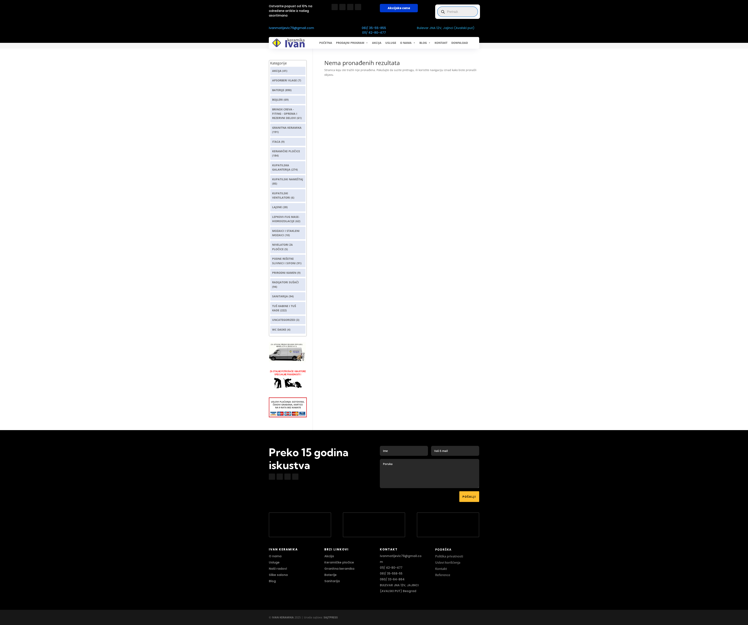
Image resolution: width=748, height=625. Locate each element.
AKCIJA (376, 43)
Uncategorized (283, 320)
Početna (325, 43)
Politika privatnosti (449, 556)
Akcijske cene (399, 8)
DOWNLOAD (459, 43)
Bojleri (277, 99)
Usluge (390, 43)
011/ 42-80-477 (374, 32)
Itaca (276, 141)
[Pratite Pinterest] (358, 7)
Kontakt (441, 569)
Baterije (278, 90)
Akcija (276, 71)
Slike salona (278, 575)
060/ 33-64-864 (392, 579)
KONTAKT (441, 43)
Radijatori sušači (285, 282)
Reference (442, 575)
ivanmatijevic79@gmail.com (291, 28)
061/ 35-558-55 (391, 573)
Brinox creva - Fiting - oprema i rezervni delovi (284, 113)
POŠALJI (469, 496)
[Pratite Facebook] (335, 7)
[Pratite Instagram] (342, 7)
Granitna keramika (287, 127)
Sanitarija (280, 296)
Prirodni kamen (284, 273)
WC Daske (279, 329)
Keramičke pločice (339, 562)
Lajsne (277, 207)
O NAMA (406, 43)
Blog (272, 581)
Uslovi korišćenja (447, 562)
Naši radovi (278, 568)
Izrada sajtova (313, 617)
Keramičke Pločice (286, 151)
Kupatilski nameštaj (287, 179)
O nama (275, 556)
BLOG (423, 43)
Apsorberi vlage (284, 80)
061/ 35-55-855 (374, 28)
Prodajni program (350, 43)
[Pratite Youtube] (350, 7)
